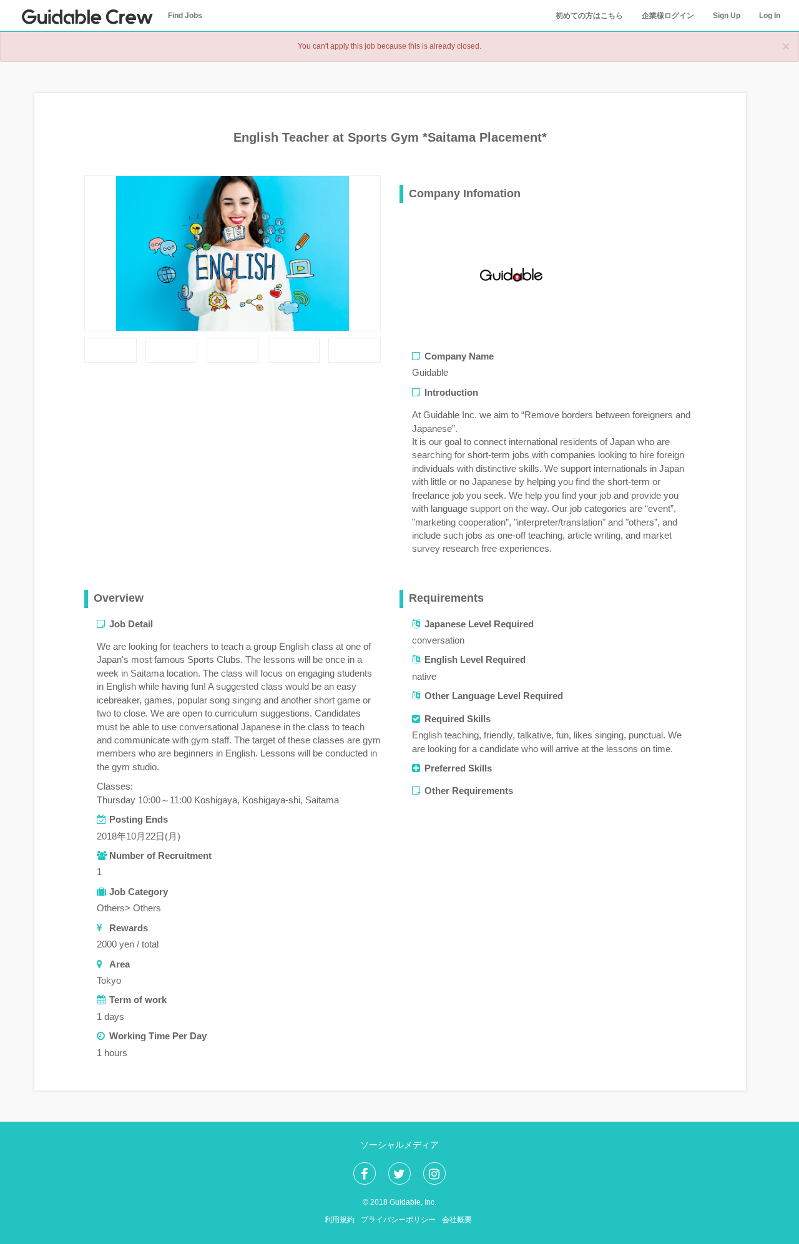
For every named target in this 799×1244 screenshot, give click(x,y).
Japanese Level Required (479, 624)
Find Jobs (185, 15)
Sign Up (726, 15)
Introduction (451, 392)
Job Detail (131, 624)
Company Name (459, 356)
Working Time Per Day (158, 1036)
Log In (769, 15)
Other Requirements (468, 790)
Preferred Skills (458, 768)
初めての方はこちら (589, 15)
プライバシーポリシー (398, 1219)
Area (119, 964)
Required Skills (457, 718)
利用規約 (340, 1219)
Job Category (138, 891)
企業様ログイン (668, 15)
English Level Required (475, 659)
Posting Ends (138, 819)
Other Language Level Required (493, 695)
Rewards (128, 928)
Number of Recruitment (160, 855)
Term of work (138, 999)
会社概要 (457, 1219)
